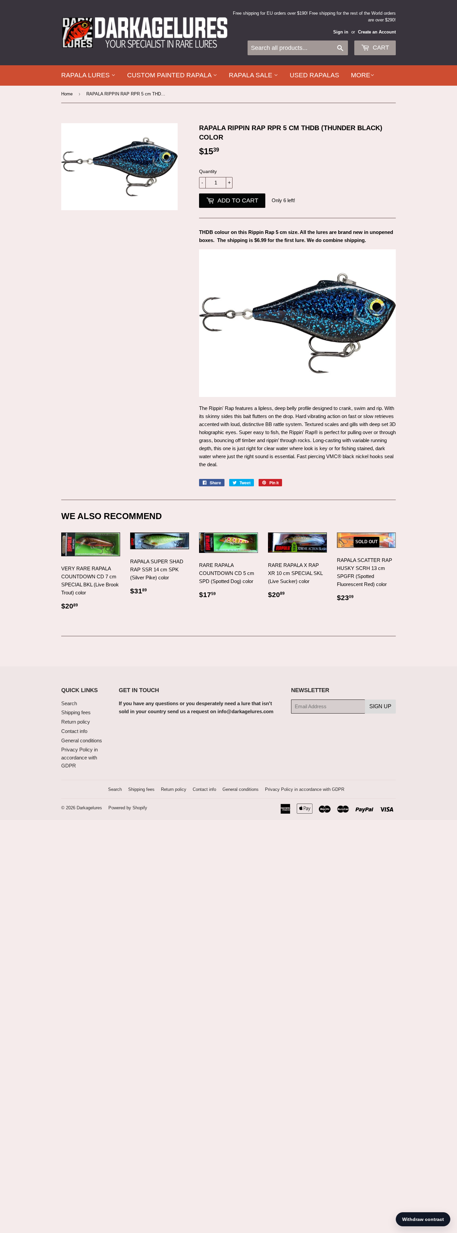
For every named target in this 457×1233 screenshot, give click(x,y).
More (360, 75)
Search (69, 703)
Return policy (75, 722)
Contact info (74, 731)
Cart (380, 47)
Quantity (208, 171)
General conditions (81, 740)
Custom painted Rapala (170, 75)
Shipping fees (76, 712)
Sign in (340, 31)
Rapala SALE (251, 75)
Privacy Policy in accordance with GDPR (79, 757)
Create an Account (377, 31)
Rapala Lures (86, 75)
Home (67, 93)
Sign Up (380, 706)
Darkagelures (89, 807)
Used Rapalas (314, 75)
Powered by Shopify (127, 807)
